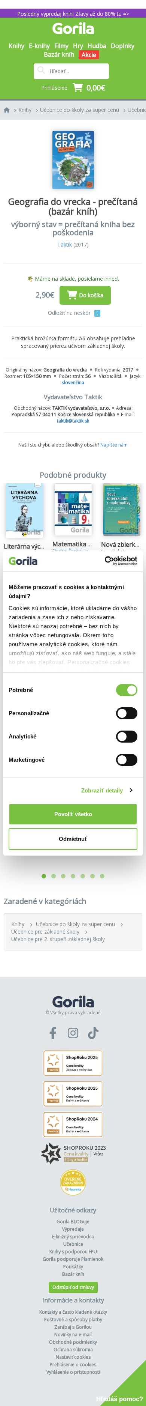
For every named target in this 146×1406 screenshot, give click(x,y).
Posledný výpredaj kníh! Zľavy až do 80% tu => (73, 13)
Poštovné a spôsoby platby (73, 1319)
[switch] (126, 713)
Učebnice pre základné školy (45, 931)
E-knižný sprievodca (73, 1236)
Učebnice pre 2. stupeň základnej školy (58, 939)
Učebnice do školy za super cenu (79, 109)
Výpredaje (73, 1229)
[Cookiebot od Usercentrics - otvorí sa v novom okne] (105, 561)
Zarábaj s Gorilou (73, 1327)
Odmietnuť (73, 839)
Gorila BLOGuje (73, 1221)
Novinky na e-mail (73, 1334)
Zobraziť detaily (102, 790)
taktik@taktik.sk (73, 421)
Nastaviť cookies (73, 1357)
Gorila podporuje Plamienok (73, 1259)
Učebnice (73, 1244)
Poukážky (73, 1266)
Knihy (24, 109)
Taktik (64, 244)
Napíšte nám (114, 445)
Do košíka (91, 295)
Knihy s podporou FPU (73, 1251)
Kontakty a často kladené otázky (73, 1312)
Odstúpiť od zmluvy (73, 1287)
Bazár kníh (59, 54)
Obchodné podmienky (73, 1342)
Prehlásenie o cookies (73, 1364)
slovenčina (73, 382)
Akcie (89, 55)
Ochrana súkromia (73, 1349)
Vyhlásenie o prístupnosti (73, 1372)
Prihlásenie (54, 87)
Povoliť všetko (73, 814)
